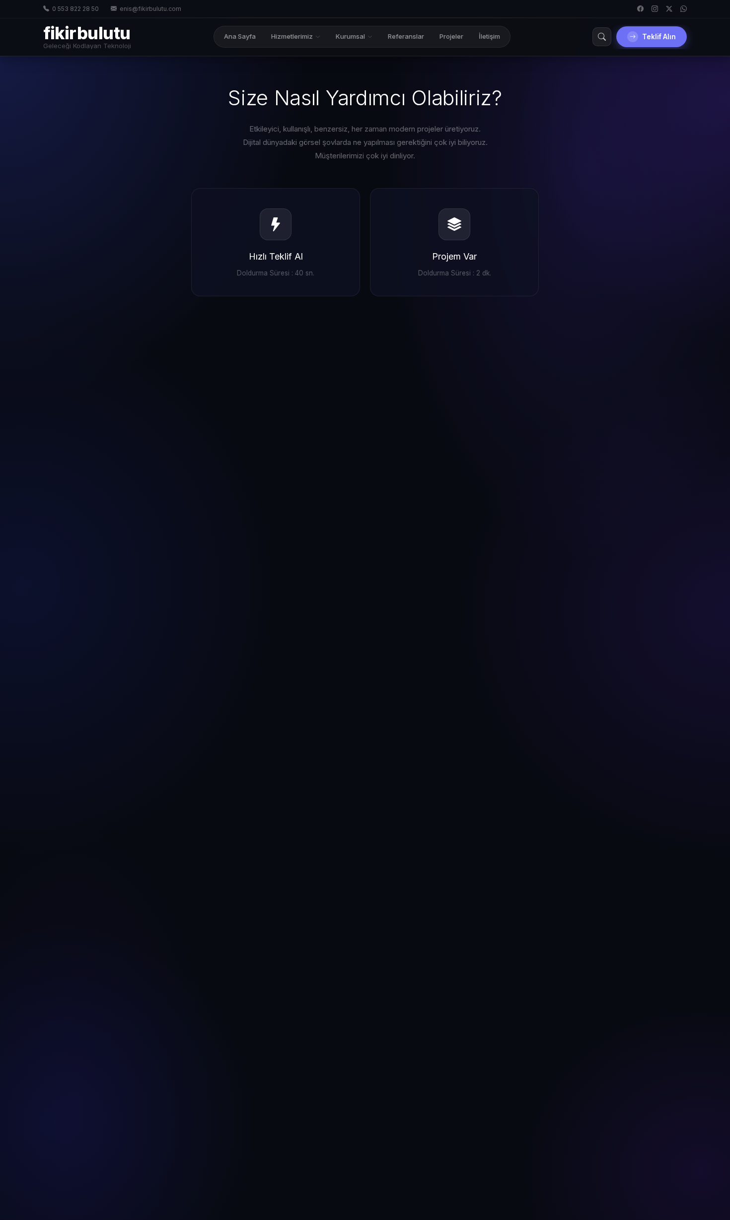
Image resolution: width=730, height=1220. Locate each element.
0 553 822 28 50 (75, 8)
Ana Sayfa (240, 36)
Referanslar (406, 36)
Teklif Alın (659, 37)
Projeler (451, 36)
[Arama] (601, 36)
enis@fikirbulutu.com (150, 8)
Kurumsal (350, 36)
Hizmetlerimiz (292, 36)
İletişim (489, 36)
